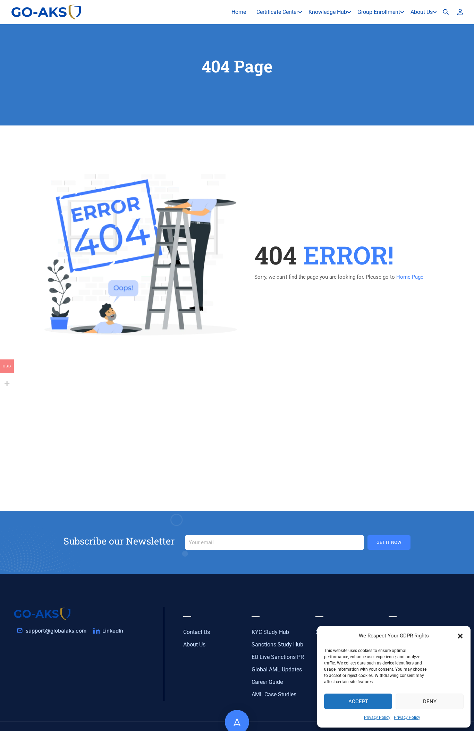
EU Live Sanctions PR (278, 657)
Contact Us (196, 632)
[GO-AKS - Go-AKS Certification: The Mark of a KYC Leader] (46, 12)
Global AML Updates (277, 669)
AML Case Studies (274, 694)
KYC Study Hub (270, 632)
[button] (460, 636)
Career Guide (267, 682)
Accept (358, 701)
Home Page (409, 277)
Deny (430, 701)
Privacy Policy (377, 717)
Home (238, 12)
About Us (421, 12)
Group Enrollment (378, 12)
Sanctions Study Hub (277, 644)
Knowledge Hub (327, 12)
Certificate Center (277, 12)
